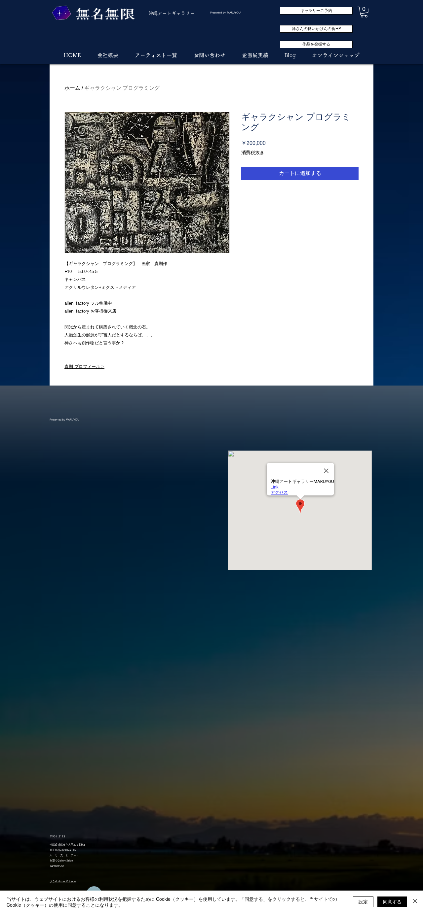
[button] (364, 12)
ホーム (72, 88)
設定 (363, 901)
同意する (392, 901)
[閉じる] (415, 902)
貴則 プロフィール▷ (84, 366)
